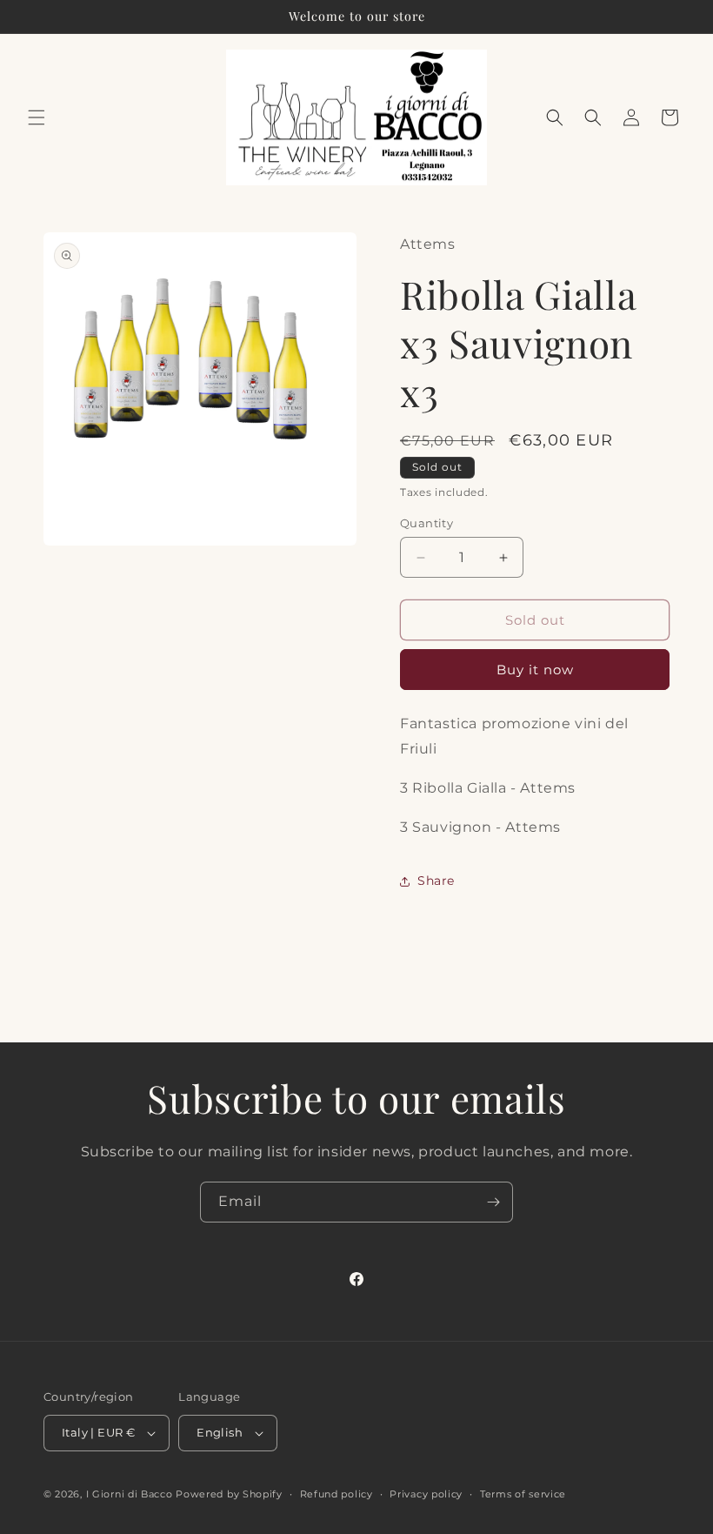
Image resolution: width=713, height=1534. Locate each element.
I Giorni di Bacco (129, 1494)
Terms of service (523, 1494)
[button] (36, 117)
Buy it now (535, 669)
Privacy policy (426, 1494)
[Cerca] (593, 117)
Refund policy (336, 1494)
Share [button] (436, 880)
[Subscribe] (493, 1202)
